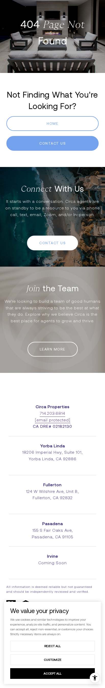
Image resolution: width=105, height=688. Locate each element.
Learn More (52, 349)
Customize (52, 659)
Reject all (52, 646)
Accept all (52, 673)
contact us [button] (52, 243)
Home (52, 123)
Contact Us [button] (52, 143)
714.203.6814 (52, 413)
